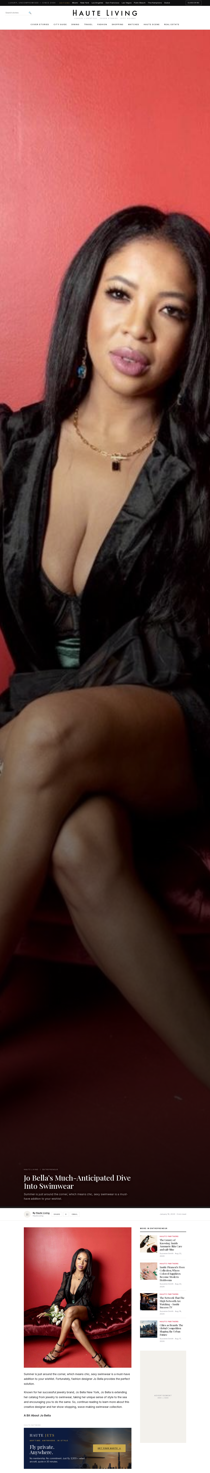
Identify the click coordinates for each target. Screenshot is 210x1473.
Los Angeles (97, 3)
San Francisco (112, 3)
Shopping (118, 24)
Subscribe (194, 3)
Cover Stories (40, 24)
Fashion (102, 24)
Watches (133, 24)
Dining (75, 24)
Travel (88, 24)
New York (84, 3)
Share (57, 1214)
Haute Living (31, 1170)
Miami (75, 3)
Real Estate (171, 24)
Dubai (167, 3)
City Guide (60, 24)
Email (75, 1214)
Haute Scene (152, 24)
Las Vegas (126, 3)
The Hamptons (155, 3)
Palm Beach (139, 3)
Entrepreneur (50, 1170)
